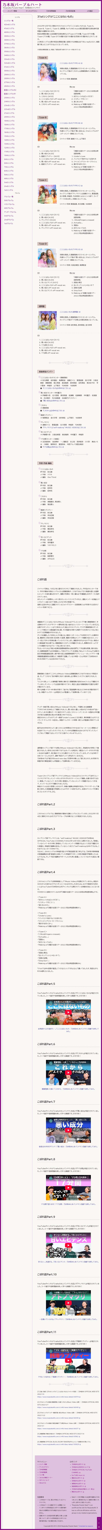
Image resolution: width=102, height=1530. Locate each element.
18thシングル (9, 124)
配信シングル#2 (10, 90)
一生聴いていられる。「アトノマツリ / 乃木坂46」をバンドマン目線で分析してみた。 (68, 1319)
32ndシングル (9, 63)
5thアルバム (8, 200)
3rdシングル (8, 182)
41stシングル (9, 28)
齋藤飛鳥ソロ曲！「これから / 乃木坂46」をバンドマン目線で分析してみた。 (68, 1089)
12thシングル (9, 147)
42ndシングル (9, 24)
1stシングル (8, 190)
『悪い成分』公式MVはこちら (53, 401)
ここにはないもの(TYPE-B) (70, 123)
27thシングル (9, 82)
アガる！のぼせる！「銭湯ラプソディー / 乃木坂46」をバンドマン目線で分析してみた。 (68, 1377)
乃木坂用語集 (70, 11)
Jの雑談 (90, 11)
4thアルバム (8, 208)
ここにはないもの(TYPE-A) (70, 63)
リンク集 (41, 1475)
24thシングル (9, 101)
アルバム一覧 (8, 196)
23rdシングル (9, 105)
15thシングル (9, 136)
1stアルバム (8, 223)
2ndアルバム (9, 219)
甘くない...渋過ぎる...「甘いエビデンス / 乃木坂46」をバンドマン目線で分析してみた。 (68, 1262)
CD (38, 87)
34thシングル (9, 55)
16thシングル (9, 132)
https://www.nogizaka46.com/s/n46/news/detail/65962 (57, 1436)
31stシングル (9, 67)
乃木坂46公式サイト (78, 1464)
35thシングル (9, 51)
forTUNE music (77, 1475)
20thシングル (9, 117)
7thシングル (9, 167)
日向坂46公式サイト (78, 1481)
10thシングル (9, 155)
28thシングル (9, 78)
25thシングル (9, 97)
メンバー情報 (12, 11)
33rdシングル (9, 59)
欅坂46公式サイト (77, 1491)
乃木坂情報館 (51, 11)
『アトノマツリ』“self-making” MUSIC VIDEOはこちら (63, 427)
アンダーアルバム (10, 212)
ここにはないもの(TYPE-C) (70, 185)
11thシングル (9, 151)
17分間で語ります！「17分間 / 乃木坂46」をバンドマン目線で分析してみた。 (68, 1204)
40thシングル (9, 32)
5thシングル (9, 175)
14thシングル (9, 140)
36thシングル (9, 47)
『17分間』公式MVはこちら (52, 447)
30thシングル (9, 71)
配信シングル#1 (10, 94)
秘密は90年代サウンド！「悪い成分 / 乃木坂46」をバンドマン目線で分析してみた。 (68, 1146)
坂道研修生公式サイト (78, 1486)
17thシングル (9, 128)
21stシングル (9, 113)
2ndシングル (9, 186)
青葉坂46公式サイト (78, 1483)
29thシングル (9, 74)
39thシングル (9, 36)
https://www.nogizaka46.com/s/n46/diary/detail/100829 (58, 1444)
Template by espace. (85, 1526)
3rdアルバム (8, 216)
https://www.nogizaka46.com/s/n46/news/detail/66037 (57, 1428)
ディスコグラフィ (31, 11)
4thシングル (9, 178)
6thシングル (9, 171)
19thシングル (9, 121)
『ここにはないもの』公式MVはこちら (56, 388)
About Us (42, 1483)
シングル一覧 (8, 21)
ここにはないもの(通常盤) (69, 312)
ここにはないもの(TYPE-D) (70, 249)
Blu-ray (72, 87)
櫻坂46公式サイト (77, 1478)
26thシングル (9, 86)
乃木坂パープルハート (22, 4)
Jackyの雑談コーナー (45, 1477)
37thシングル (9, 44)
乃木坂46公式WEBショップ (80, 1467)
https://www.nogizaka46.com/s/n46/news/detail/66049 (57, 1407)
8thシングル (9, 163)
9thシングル (9, 159)
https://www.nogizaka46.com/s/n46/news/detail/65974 (58, 1397)
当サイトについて (44, 1480)
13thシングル (9, 144)
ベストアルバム (9, 204)
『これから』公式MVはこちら (52, 410)
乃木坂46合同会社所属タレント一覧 (82, 1489)
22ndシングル (9, 109)
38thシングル (9, 40)
